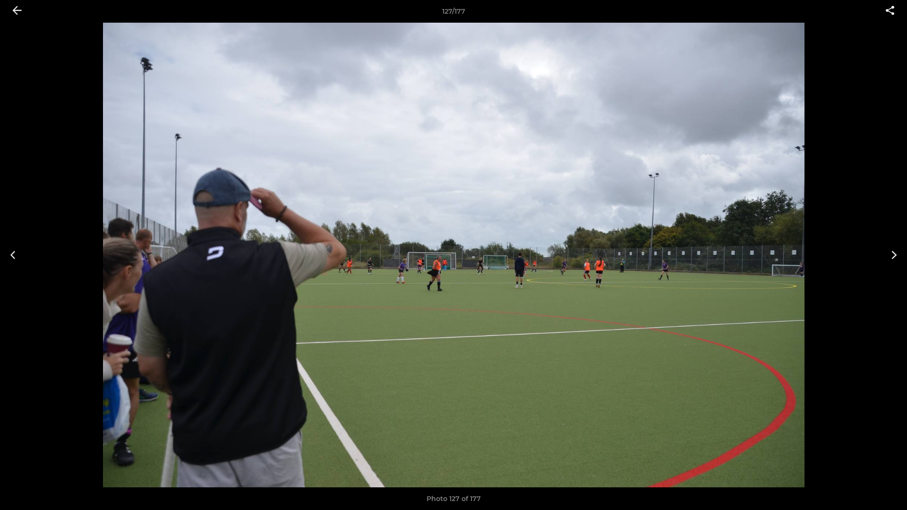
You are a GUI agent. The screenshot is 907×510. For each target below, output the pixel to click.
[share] (890, 11)
